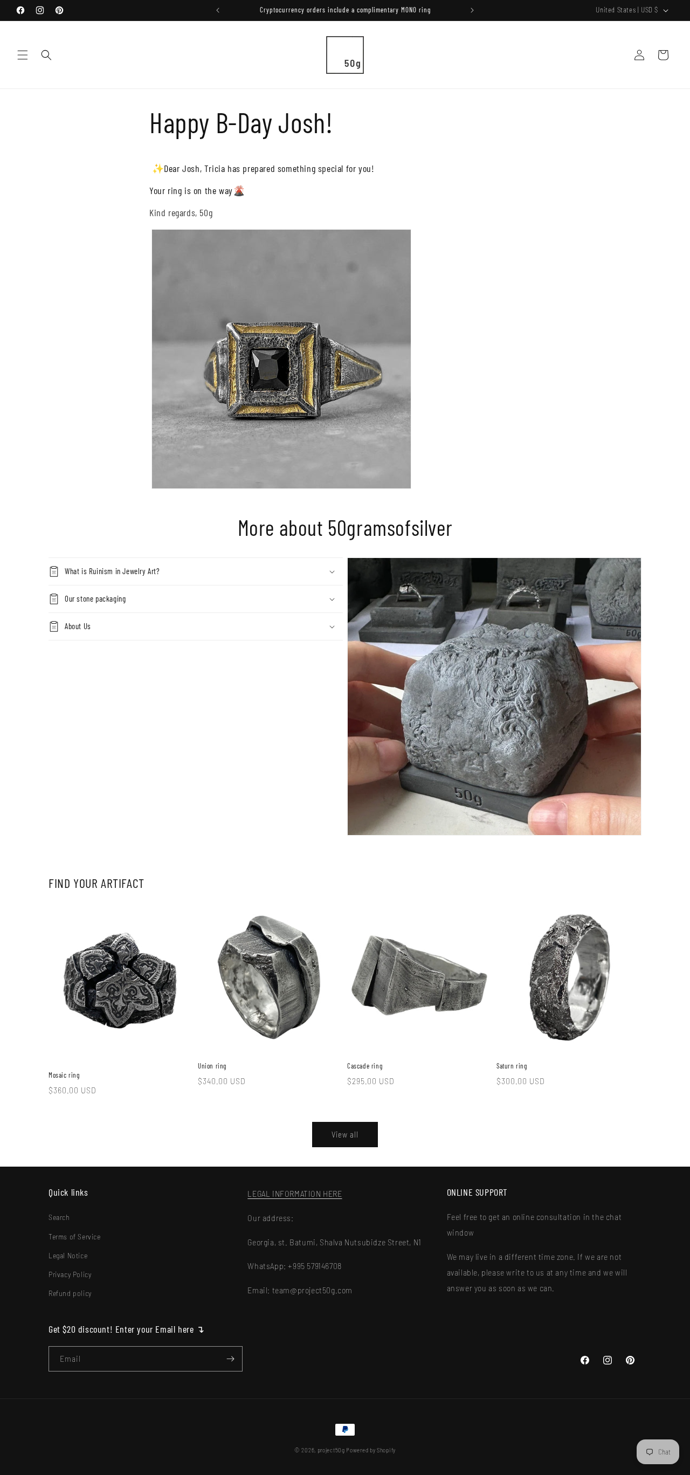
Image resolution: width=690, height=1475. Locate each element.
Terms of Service (75, 1236)
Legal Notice (68, 1255)
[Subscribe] (230, 1358)
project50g (331, 1449)
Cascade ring (364, 1066)
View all (345, 1134)
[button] (22, 55)
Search (59, 1217)
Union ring (212, 1066)
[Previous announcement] (218, 10)
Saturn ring (511, 1066)
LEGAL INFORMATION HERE (294, 1193)
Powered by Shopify (371, 1449)
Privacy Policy (70, 1274)
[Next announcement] (472, 10)
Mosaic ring (64, 1075)
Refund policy (70, 1293)
